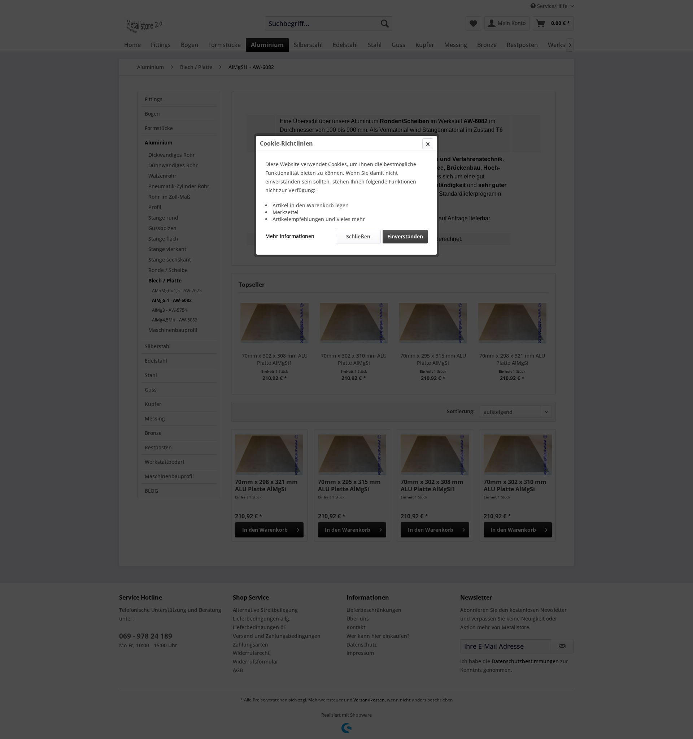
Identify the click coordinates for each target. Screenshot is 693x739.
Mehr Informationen (289, 236)
